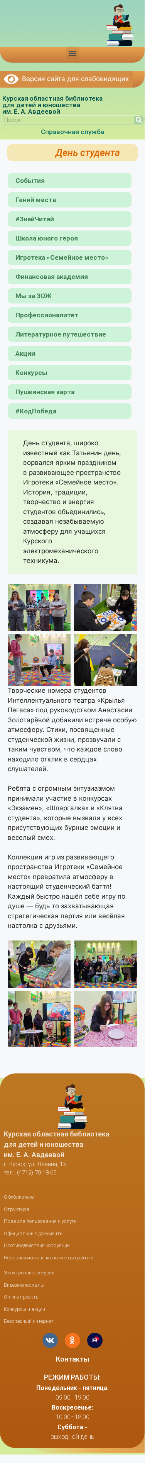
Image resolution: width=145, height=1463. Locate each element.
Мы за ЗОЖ (33, 296)
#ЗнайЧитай (34, 219)
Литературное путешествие (60, 334)
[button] (72, 52)
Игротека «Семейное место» (61, 257)
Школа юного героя (46, 238)
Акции (25, 353)
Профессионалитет (46, 315)
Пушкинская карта (44, 392)
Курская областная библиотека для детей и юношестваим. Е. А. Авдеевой (52, 105)
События (30, 180)
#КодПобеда (35, 411)
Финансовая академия (51, 276)
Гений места (35, 200)
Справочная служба (72, 132)
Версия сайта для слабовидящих (74, 79)
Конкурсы (31, 373)
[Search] (139, 120)
